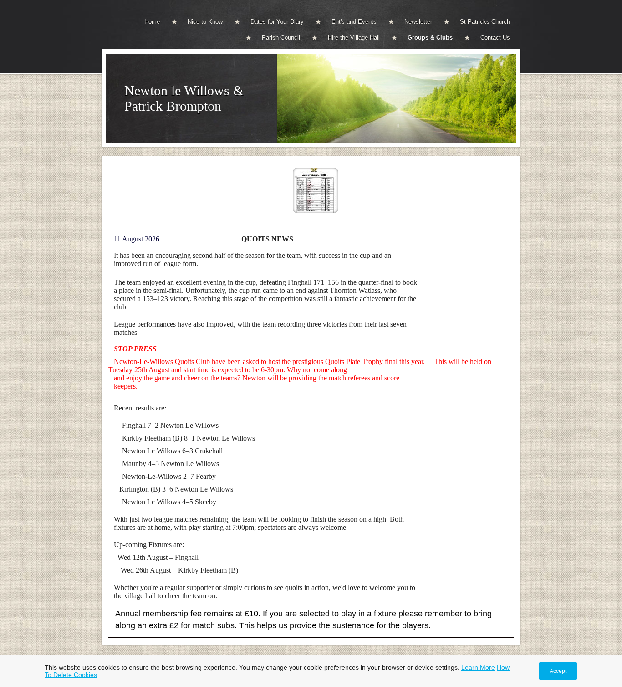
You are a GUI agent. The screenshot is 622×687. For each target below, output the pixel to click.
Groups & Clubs (430, 37)
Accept (558, 671)
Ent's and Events (354, 21)
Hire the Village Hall (354, 37)
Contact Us (495, 37)
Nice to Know (205, 21)
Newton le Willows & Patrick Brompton (184, 98)
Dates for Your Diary (277, 21)
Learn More (478, 667)
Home (152, 21)
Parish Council (281, 37)
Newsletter (418, 21)
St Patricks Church (485, 21)
